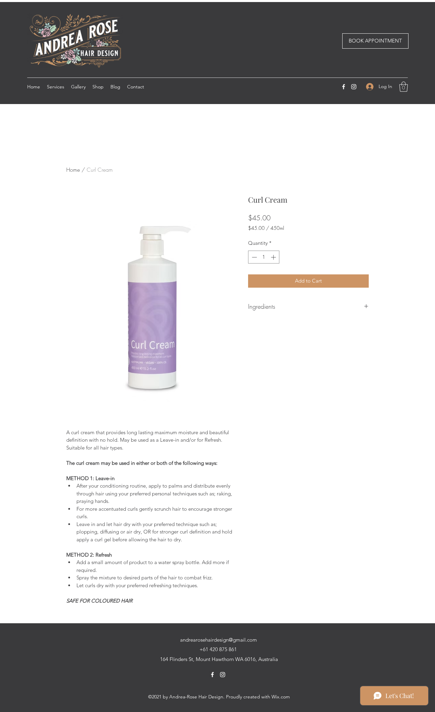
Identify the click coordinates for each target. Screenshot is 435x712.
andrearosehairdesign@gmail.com (218, 640)
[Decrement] (253, 257)
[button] (403, 87)
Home (73, 169)
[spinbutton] (263, 257)
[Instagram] (353, 86)
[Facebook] (343, 86)
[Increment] (274, 257)
